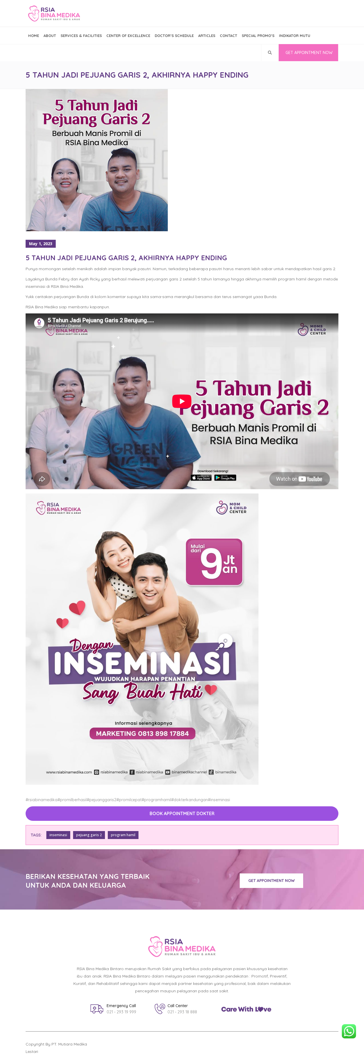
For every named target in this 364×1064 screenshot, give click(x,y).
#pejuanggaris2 (101, 799)
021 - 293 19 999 (121, 1012)
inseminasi (58, 834)
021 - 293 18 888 (182, 1012)
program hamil (123, 834)
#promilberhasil (72, 799)
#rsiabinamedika (41, 799)
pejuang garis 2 (89, 834)
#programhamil (156, 799)
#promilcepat (129, 799)
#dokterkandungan (189, 799)
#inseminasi (219, 799)
